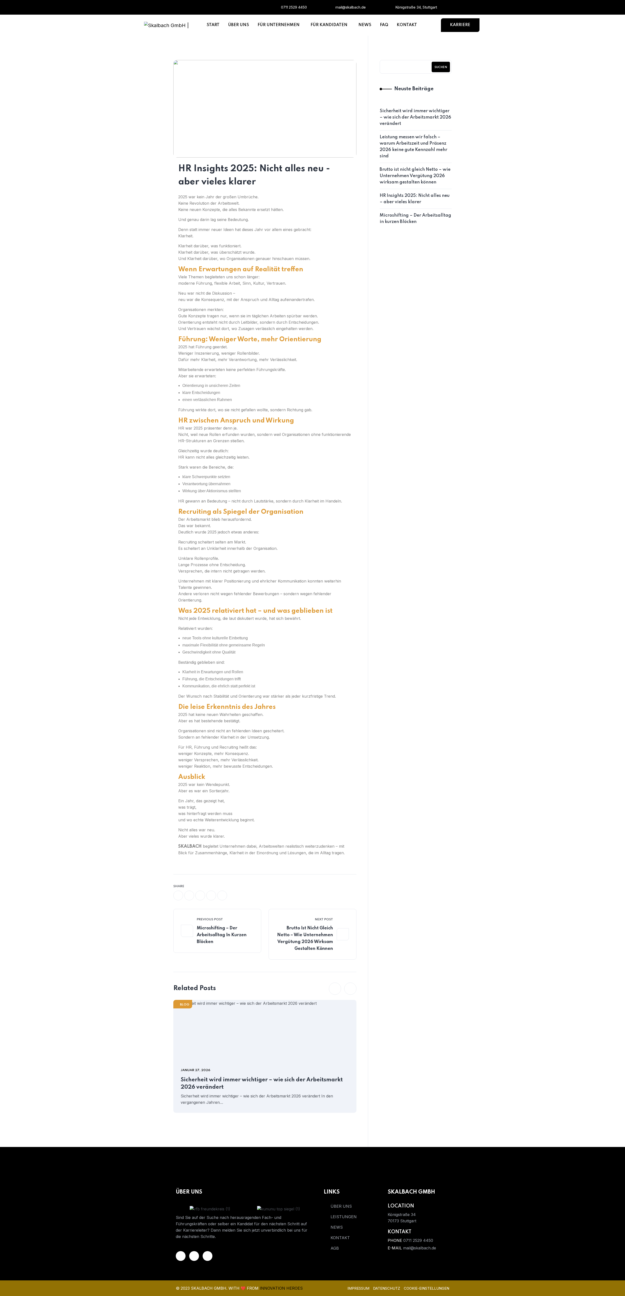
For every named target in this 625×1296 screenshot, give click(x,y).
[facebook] (236, 7)
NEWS (337, 1227)
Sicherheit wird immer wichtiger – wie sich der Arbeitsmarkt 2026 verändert (262, 1083)
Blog (184, 1004)
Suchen (441, 67)
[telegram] (211, 895)
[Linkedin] (181, 1256)
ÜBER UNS (341, 1206)
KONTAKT (340, 1237)
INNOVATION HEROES (281, 1288)
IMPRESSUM (358, 1288)
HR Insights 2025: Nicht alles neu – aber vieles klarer (414, 198)
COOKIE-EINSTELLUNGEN (426, 1288)
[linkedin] (209, 7)
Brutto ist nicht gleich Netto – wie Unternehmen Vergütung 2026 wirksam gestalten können (305, 938)
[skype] (222, 895)
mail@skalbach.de (350, 7)
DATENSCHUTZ (386, 1288)
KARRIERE (460, 25)
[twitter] (189, 895)
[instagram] (223, 7)
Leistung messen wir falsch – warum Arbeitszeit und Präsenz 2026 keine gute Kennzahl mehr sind (413, 146)
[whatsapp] (200, 895)
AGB (335, 1248)
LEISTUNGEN (344, 1216)
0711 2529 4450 (294, 7)
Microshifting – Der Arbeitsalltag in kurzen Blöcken (222, 935)
